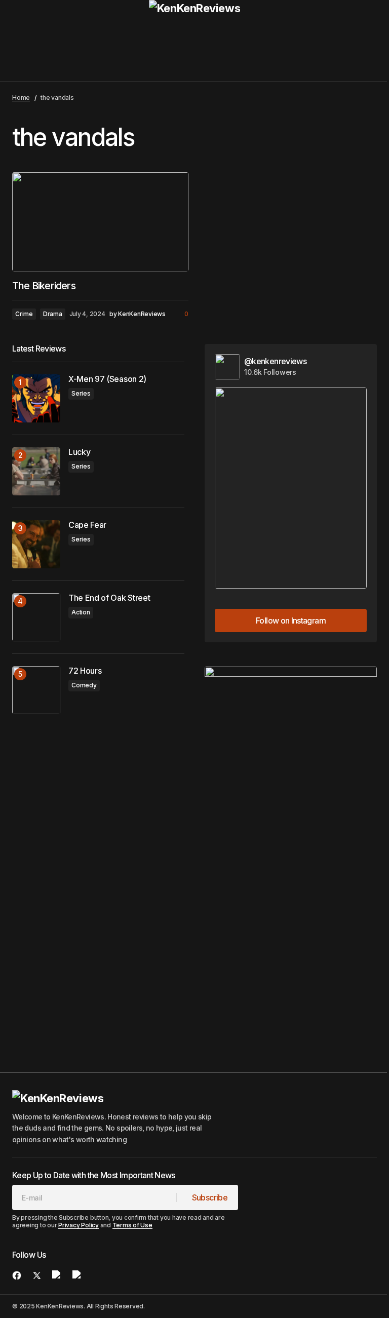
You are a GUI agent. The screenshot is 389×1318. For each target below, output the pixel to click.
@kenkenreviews (275, 361)
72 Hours (84, 671)
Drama (52, 314)
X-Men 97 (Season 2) (107, 379)
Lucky (79, 452)
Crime (24, 314)
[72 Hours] (36, 690)
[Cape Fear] (36, 544)
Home (21, 97)
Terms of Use (132, 1225)
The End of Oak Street (109, 598)
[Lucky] (36, 471)
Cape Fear (87, 525)
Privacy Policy (78, 1225)
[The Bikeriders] (100, 222)
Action (80, 612)
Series (81, 393)
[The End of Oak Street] (36, 617)
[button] (21, 40)
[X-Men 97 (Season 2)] (36, 398)
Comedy (84, 685)
